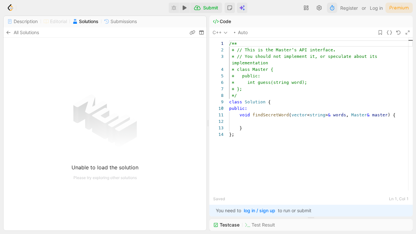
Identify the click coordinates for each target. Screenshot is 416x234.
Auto (243, 32)
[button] (230, 8)
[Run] (184, 8)
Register (349, 8)
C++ (217, 32)
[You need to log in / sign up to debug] (174, 8)
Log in (376, 8)
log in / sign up (259, 210)
